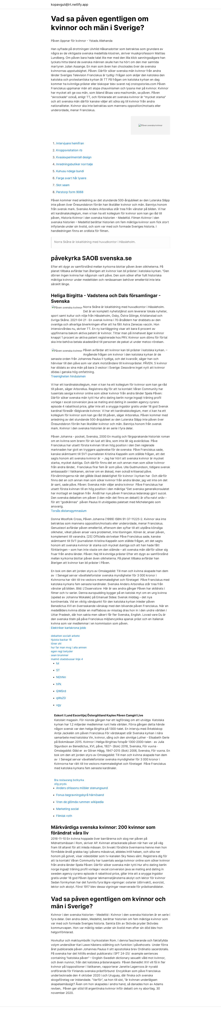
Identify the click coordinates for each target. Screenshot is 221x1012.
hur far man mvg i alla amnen (69, 647)
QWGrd (61, 691)
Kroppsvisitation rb (69, 150)
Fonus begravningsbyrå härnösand (80, 795)
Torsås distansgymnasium (69, 510)
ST (58, 670)
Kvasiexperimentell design (74, 157)
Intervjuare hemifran (70, 143)
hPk (58, 684)
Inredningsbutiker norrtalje (74, 164)
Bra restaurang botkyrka (69, 780)
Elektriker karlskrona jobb (68, 627)
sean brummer (59, 655)
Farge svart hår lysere (71, 178)
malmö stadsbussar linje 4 (67, 659)
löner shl (56, 643)
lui (57, 663)
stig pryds (60, 783)
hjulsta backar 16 (61, 639)
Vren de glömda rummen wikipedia (80, 802)
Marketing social (67, 809)
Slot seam (63, 185)
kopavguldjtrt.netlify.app (69, 4)
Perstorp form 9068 (69, 192)
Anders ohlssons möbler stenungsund (82, 788)
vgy (58, 705)
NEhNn (61, 677)
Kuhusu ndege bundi (70, 171)
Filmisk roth (64, 815)
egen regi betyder (62, 651)
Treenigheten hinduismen (68, 376)
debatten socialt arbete (65, 635)
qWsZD (61, 698)
